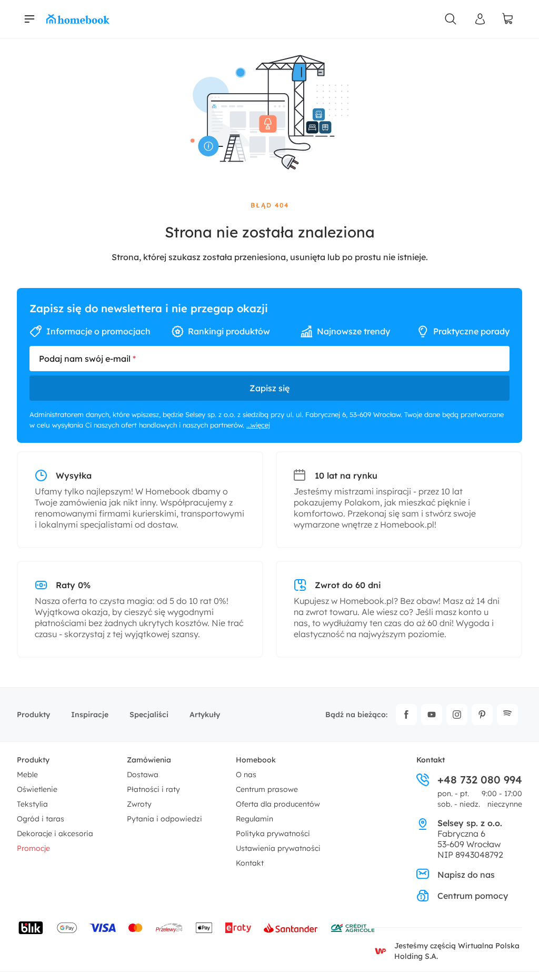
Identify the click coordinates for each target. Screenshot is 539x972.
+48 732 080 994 (479, 779)
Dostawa (142, 774)
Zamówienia (149, 760)
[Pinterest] (482, 714)
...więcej (258, 425)
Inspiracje (89, 714)
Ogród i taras (40, 819)
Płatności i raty (153, 789)
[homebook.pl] (77, 19)
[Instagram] (456, 714)
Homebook (256, 760)
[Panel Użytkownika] (480, 19)
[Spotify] (507, 714)
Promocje (33, 848)
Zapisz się (269, 388)
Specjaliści (148, 714)
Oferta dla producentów (278, 804)
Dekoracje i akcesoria (55, 833)
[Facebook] (406, 714)
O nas (246, 774)
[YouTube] (431, 714)
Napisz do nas (466, 874)
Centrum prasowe (267, 789)
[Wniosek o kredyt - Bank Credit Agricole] (353, 928)
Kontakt (250, 863)
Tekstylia (32, 804)
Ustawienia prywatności (278, 848)
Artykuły (204, 714)
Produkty (33, 714)
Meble (27, 774)
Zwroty (139, 804)
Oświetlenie (37, 789)
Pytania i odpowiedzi (164, 819)
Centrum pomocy (472, 895)
